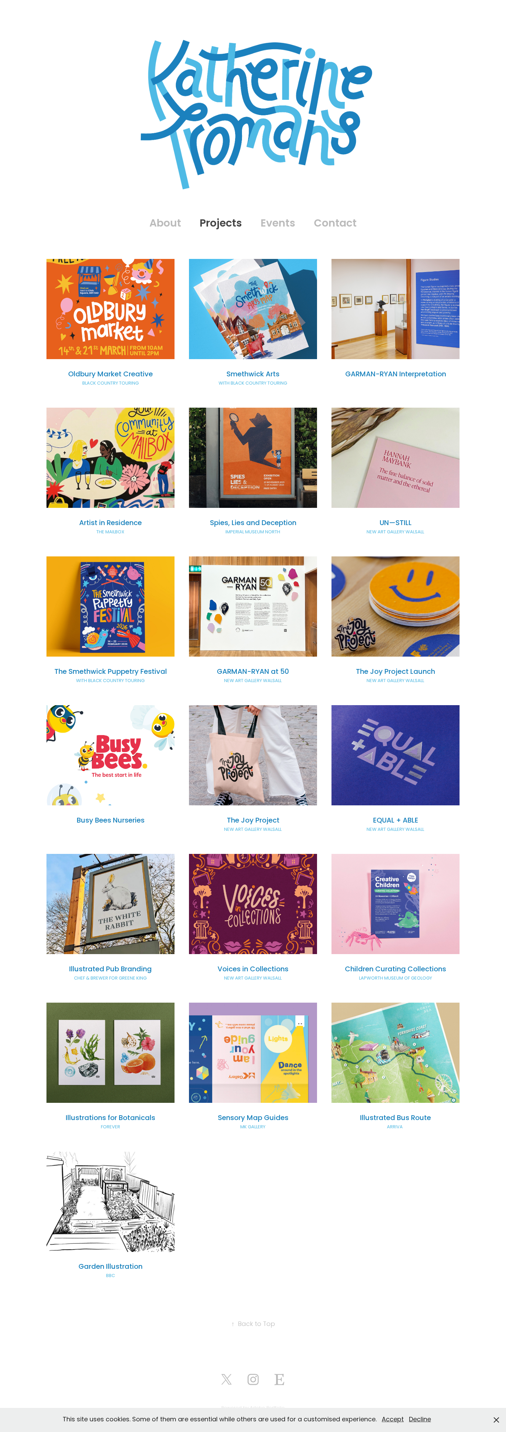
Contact (335, 224)
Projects (221, 224)
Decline (420, 1420)
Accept (393, 1420)
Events (278, 224)
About (165, 224)
